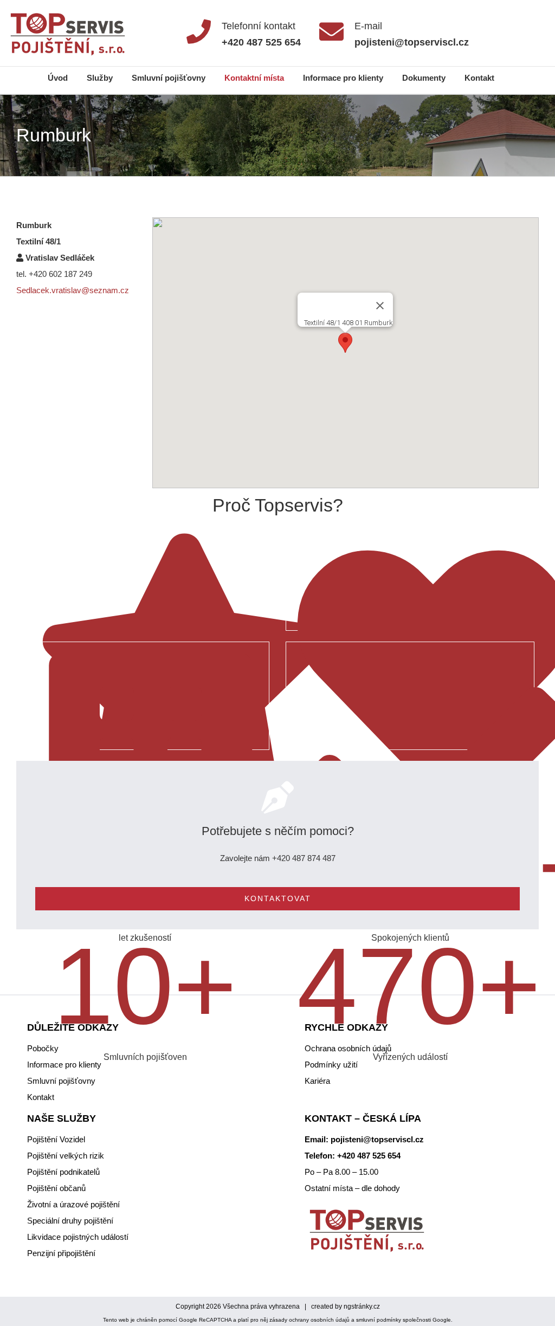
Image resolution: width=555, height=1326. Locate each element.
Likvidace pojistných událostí (77, 1236)
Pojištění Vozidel (56, 1139)
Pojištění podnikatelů (63, 1171)
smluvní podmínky (378, 1320)
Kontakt (40, 1097)
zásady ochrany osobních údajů (309, 1320)
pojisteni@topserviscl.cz (377, 1139)
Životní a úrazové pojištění (73, 1204)
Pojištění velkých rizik (65, 1155)
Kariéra (317, 1080)
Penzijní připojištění (61, 1253)
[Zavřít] (380, 306)
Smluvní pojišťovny (61, 1080)
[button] (345, 342)
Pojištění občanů (56, 1188)
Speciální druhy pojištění (70, 1220)
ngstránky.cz (362, 1306)
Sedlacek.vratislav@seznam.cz (72, 290)
